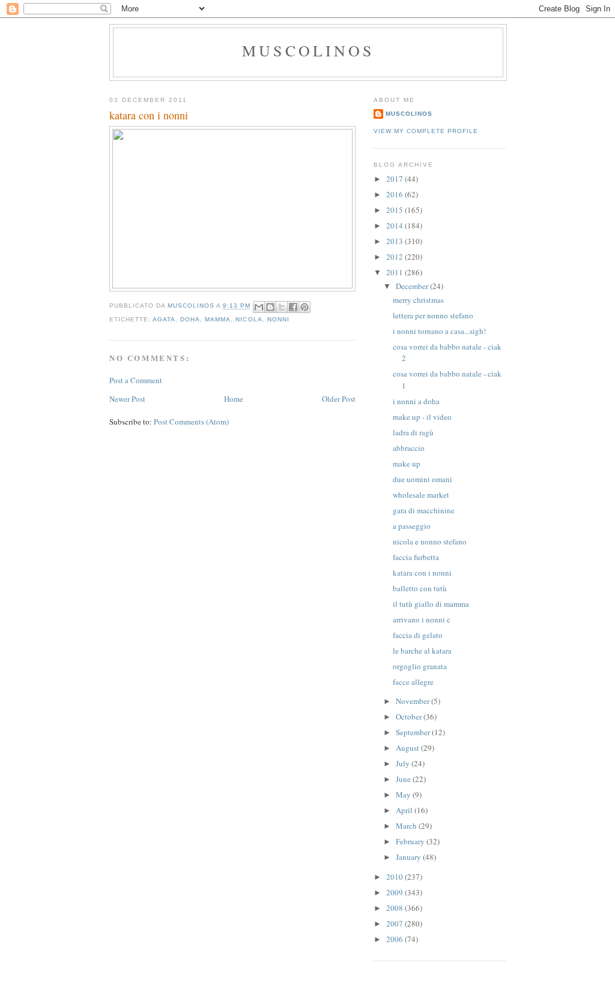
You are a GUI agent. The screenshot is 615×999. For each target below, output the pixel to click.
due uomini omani (422, 479)
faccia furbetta (416, 557)
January (409, 856)
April (405, 810)
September (414, 732)
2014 (395, 225)
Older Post (339, 398)
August (408, 747)
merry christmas (418, 299)
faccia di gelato (418, 635)
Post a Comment (135, 380)
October (409, 716)
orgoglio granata (420, 666)
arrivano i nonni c (421, 619)
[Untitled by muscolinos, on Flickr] (232, 285)
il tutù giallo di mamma (431, 603)
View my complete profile (426, 131)
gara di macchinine (424, 510)
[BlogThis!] (270, 307)
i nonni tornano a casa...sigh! (439, 331)
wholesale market (421, 494)
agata (164, 319)
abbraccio (409, 448)
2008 (395, 907)
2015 (395, 209)
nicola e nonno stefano (430, 541)
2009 (395, 892)
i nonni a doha (416, 401)
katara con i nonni (422, 572)
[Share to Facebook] (293, 307)
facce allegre (413, 681)
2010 (395, 876)
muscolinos (308, 50)
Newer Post (127, 398)
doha (190, 319)
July (403, 763)
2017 (395, 178)
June (404, 779)
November (413, 701)
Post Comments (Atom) (191, 421)
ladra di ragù (413, 432)
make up (406, 463)
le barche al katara (422, 650)
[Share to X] (282, 307)
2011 (395, 272)
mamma (218, 319)
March (407, 825)
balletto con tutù (420, 588)
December (413, 286)
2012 (395, 256)
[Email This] (259, 307)
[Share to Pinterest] (304, 307)
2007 (395, 923)
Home (233, 398)
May (404, 794)
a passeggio (412, 525)
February (411, 841)
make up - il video (422, 416)
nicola (248, 319)
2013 (395, 241)
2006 (395, 939)
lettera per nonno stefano (433, 315)
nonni (278, 319)
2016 (395, 194)
